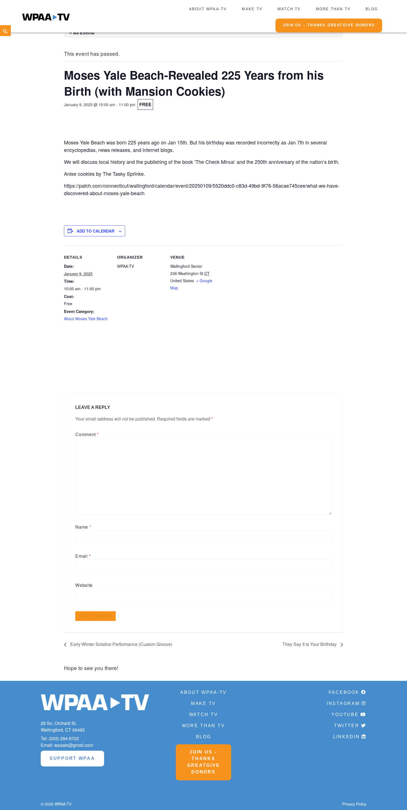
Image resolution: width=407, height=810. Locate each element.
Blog (371, 9)
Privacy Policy (354, 804)
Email (83, 556)
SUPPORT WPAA (72, 758)
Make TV (252, 9)
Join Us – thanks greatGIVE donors (329, 25)
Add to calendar (95, 231)
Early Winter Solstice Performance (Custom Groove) (120, 644)
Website (83, 585)
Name (83, 527)
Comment (87, 434)
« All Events (81, 32)
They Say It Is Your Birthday (310, 644)
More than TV (333, 9)
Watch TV (289, 9)
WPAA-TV (63, 804)
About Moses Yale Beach (86, 318)
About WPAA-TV (208, 9)
